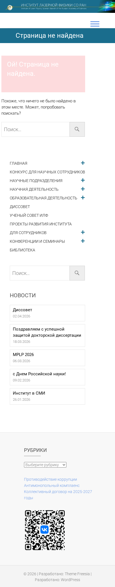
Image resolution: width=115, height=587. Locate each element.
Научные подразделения (36, 180)
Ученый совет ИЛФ (29, 215)
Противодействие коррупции (50, 479)
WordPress (70, 579)
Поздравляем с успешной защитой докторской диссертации (47, 332)
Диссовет (20, 206)
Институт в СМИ (29, 393)
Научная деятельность (34, 189)
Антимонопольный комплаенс (52, 485)
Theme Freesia (77, 574)
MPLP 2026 (23, 354)
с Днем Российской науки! (39, 373)
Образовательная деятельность (43, 198)
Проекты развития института (41, 224)
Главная (18, 163)
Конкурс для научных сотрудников (47, 172)
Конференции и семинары (37, 241)
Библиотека (22, 250)
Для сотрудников (28, 232)
